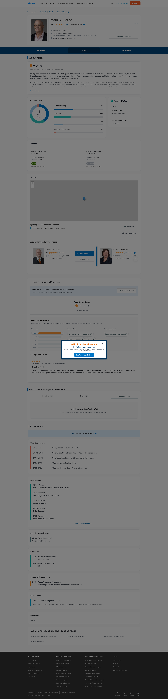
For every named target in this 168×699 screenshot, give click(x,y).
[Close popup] (103, 344)
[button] (84, 355)
